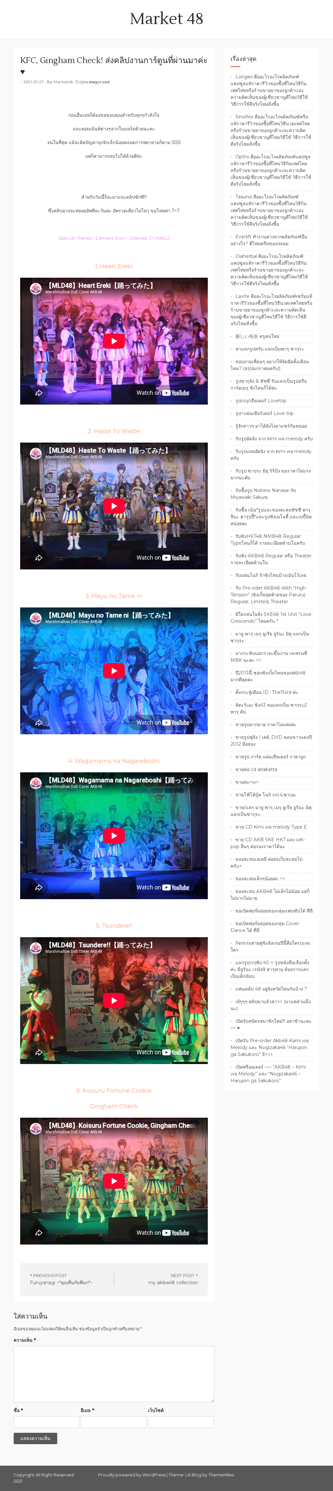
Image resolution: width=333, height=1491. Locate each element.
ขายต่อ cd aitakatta (256, 769)
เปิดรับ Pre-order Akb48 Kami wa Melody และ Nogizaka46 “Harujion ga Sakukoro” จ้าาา (270, 1047)
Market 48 (167, 19)
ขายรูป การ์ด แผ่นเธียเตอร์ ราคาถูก (270, 757)
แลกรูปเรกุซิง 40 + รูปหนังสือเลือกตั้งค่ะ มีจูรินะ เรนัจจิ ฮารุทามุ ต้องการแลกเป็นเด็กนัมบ (270, 969)
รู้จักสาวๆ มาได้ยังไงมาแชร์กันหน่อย (271, 426)
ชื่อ (18, 1410)
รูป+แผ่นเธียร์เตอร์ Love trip (264, 413)
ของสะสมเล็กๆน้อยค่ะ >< (260, 879)
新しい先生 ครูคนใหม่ (257, 336)
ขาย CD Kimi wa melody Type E (271, 827)
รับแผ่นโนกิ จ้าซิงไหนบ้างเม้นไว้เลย (270, 575)
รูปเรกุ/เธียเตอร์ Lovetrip (260, 401)
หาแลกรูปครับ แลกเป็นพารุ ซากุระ (269, 349)
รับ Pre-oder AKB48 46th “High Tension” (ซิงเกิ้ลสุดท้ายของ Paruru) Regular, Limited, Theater (268, 595)
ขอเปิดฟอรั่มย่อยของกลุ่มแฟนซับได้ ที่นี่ (274, 911)
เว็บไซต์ (156, 1410)
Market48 (63, 82)
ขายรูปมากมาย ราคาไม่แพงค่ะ (266, 724)
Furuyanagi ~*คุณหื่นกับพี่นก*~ (61, 1282)
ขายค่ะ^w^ (247, 782)
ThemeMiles (221, 1474)
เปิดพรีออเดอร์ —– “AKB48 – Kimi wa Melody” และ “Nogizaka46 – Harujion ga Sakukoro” (268, 1074)
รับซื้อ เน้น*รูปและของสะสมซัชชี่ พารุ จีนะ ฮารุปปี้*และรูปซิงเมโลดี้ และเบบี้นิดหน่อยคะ (271, 516)
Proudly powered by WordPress (132, 1474)
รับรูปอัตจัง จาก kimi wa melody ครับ (274, 439)
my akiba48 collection (173, 1282)
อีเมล (87, 1410)
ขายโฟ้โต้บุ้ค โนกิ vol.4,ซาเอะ (265, 795)
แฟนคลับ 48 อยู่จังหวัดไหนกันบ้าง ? (271, 989)
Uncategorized (95, 82)
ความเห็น (25, 1340)
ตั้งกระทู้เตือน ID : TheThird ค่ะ (266, 692)
